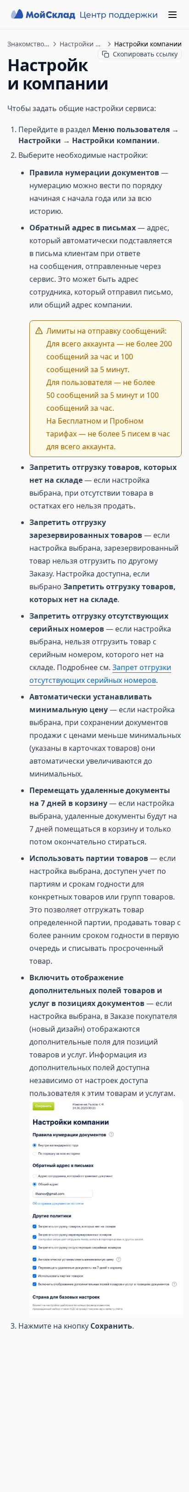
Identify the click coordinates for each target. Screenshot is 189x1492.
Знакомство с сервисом (28, 43)
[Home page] (85, 14)
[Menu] (172, 14)
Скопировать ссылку (145, 54)
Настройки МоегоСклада (82, 43)
